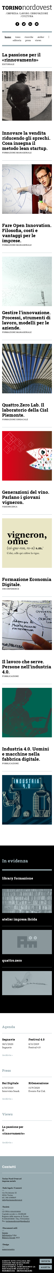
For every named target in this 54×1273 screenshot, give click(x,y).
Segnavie (8, 1039)
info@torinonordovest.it (12, 1200)
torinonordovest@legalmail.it (18, 1221)
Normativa (8, 1271)
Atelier (41, 37)
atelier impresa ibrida (19, 919)
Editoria (17, 40)
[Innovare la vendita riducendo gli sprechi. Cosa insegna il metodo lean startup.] (27, 189)
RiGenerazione (38, 1083)
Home (8, 37)
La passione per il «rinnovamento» (21, 57)
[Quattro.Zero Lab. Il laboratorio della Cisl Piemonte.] (27, 456)
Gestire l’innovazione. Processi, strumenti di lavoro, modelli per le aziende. (26, 320)
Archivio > (7, 1055)
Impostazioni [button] (24, 1270)
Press (28, 40)
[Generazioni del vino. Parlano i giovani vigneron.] (27, 543)
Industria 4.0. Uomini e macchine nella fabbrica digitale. (25, 754)
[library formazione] (27, 912)
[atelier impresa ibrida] (27, 953)
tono (17, 37)
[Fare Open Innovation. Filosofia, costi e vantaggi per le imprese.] (27, 281)
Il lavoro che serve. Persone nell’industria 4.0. (26, 667)
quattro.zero (12, 960)
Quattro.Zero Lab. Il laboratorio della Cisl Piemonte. (25, 410)
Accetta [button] (45, 1267)
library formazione (17, 878)
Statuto (5, 1233)
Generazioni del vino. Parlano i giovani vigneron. (25, 497)
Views (38, 40)
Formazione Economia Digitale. (26, 581)
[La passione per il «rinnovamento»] (27, 120)
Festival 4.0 (36, 1039)
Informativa (7, 1235)
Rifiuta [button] (45, 1261)
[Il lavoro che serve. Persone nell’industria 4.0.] (27, 712)
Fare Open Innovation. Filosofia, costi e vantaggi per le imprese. (26, 232)
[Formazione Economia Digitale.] (27, 625)
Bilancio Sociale (8, 1237)
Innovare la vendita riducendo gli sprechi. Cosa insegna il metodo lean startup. (26, 140)
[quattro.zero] (27, 994)
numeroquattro (8, 1249)
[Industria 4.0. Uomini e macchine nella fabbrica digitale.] (27, 800)
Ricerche (29, 37)
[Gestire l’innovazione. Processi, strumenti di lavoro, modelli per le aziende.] (27, 368)
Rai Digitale (10, 1083)
